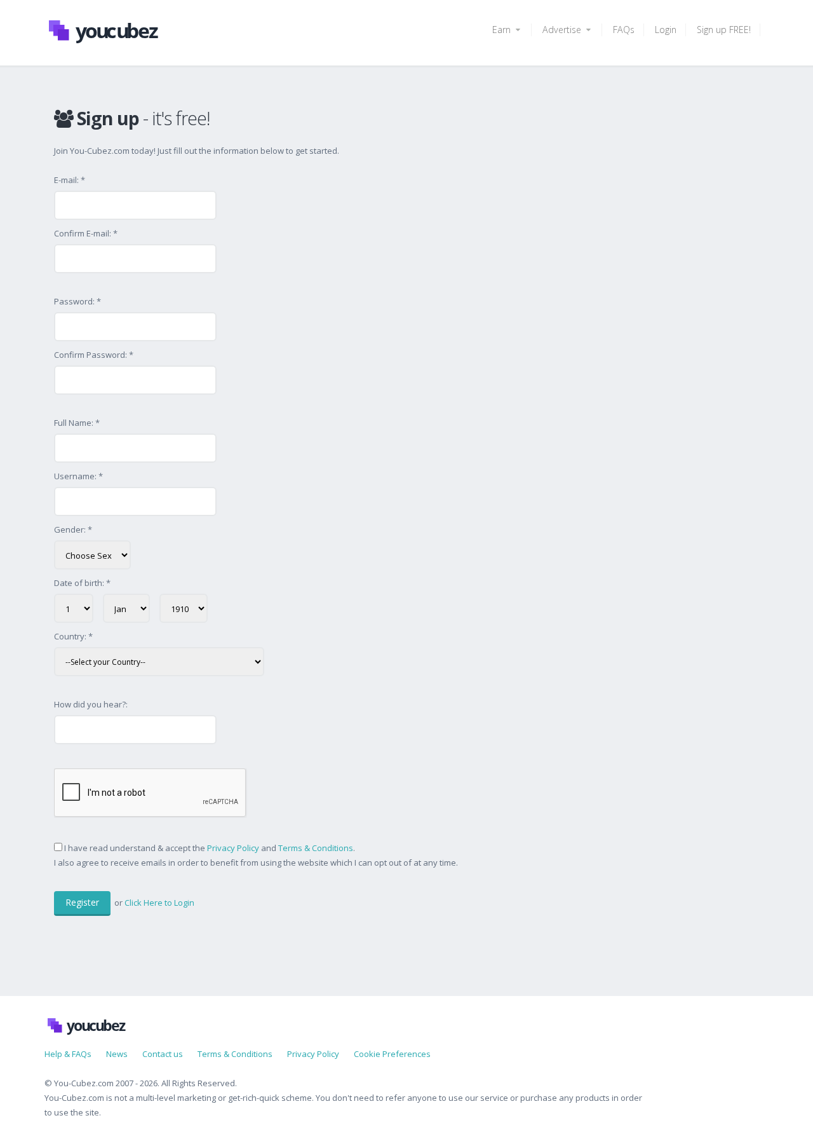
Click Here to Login (159, 902)
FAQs (624, 30)
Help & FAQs (67, 1054)
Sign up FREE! (724, 30)
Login (665, 30)
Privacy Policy (233, 848)
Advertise (563, 30)
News (117, 1054)
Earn (502, 30)
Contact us (162, 1054)
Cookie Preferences (392, 1054)
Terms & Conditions (315, 848)
